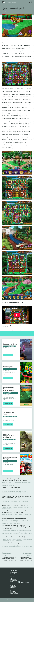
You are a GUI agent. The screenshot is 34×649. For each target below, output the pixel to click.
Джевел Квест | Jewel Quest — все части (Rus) (15, 505)
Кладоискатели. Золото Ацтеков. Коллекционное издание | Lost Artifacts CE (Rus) (16, 497)
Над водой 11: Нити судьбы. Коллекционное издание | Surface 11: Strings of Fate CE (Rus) (14, 479)
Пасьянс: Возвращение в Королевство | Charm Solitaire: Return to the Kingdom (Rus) (15, 511)
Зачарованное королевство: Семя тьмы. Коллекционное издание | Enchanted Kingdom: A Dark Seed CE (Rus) (16, 527)
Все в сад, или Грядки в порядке (11, 487)
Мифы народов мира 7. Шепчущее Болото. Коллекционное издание (25, 559)
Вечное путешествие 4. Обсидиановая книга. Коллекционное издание (9, 559)
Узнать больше (8, 355)
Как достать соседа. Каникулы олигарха (14, 518)
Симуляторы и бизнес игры (10, 369)
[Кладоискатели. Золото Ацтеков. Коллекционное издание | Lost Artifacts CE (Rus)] (26, 395)
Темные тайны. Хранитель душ (11, 543)
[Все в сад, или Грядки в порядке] (26, 372)
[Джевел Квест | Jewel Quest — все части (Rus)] (26, 418)
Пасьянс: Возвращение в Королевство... (8, 435)
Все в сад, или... (8, 367)
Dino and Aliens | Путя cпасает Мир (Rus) (13, 537)
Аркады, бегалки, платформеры (8, 393)
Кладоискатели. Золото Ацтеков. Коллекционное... (9, 389)
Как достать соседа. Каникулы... (10, 458)
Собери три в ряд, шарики (10, 346)
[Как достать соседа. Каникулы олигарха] (26, 464)
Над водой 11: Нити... (10, 344)
